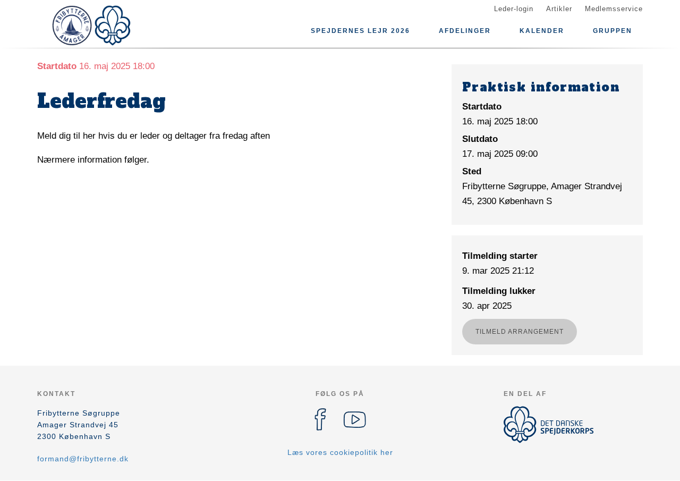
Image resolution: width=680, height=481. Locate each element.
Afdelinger (465, 31)
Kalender (542, 31)
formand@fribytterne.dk (83, 458)
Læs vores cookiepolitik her (340, 452)
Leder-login (513, 9)
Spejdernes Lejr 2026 (360, 31)
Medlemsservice (614, 9)
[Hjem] (85, 25)
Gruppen (612, 31)
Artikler (559, 9)
